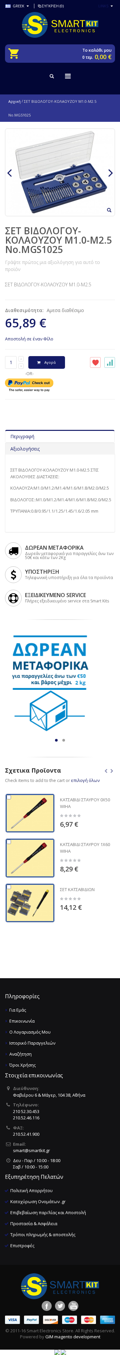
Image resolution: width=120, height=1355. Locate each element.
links (103, 5)
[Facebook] (47, 1306)
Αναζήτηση (20, 1054)
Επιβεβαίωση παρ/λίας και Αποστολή (48, 1212)
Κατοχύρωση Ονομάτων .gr (38, 1201)
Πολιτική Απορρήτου (31, 1190)
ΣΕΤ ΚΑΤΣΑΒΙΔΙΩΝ (77, 889)
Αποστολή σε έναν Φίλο (29, 339)
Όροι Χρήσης (22, 1065)
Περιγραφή (22, 436)
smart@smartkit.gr (31, 1150)
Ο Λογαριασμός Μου (30, 1032)
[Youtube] (73, 1306)
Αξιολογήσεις (25, 449)
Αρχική (14, 101)
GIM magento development (72, 1337)
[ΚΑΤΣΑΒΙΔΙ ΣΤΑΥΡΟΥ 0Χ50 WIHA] (30, 813)
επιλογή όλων (85, 780)
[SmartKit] (60, 25)
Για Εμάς (17, 1010)
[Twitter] (60, 1306)
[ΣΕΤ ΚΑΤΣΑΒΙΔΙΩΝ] (30, 903)
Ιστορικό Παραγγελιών (32, 1043)
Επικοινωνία (22, 1021)
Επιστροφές (22, 1246)
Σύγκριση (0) (53, 5)
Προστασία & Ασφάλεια (33, 1224)
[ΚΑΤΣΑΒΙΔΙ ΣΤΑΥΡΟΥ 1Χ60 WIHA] (30, 858)
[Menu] (68, 75)
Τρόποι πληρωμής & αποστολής (42, 1235)
